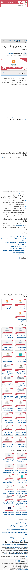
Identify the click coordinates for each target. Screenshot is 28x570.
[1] (2, 157)
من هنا (19, 193)
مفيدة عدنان (10, 53)
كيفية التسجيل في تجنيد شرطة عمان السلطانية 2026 (14, 533)
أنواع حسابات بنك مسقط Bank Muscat (16, 529)
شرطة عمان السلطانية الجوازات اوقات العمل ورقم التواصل (13, 243)
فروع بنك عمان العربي (21, 523)
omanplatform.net (19, 226)
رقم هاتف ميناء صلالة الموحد (15, 118)
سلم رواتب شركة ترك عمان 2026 (18, 538)
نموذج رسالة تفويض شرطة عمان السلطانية (13, 250)
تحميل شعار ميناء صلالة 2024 (17, 248)
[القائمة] (2, 2)
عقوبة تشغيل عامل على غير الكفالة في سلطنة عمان (12, 240)
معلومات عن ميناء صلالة (18, 252)
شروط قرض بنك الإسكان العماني (18, 526)
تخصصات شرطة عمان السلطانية (16, 237)
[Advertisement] (14, 24)
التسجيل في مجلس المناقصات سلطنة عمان (13, 254)
